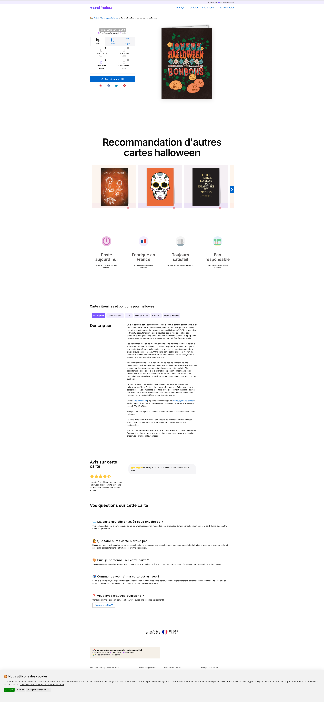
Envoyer (180, 7)
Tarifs (128, 315)
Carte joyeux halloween (110, 18)
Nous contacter (97, 667)
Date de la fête (141, 315)
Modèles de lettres (172, 667)
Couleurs (156, 315)
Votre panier (208, 7)
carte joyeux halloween (183, 400)
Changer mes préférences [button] (38, 690)
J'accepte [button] (9, 690)
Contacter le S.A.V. (104, 605)
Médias (153, 667)
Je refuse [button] (20, 690)
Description (98, 315)
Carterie (96, 18)
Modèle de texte (171, 315)
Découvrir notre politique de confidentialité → (42, 684)
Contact (193, 7)
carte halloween (139, 400)
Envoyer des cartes (209, 667)
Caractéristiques (115, 315)
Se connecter (226, 7)
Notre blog (144, 667)
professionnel (228, 2)
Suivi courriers (112, 667)
